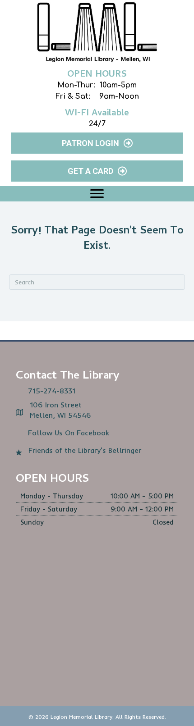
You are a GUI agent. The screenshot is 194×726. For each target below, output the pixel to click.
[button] (97, 143)
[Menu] (97, 193)
